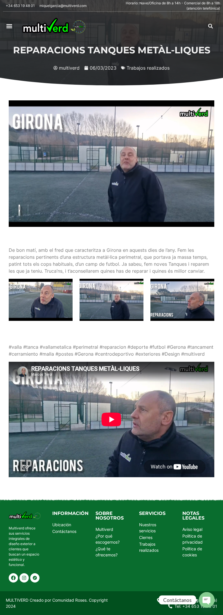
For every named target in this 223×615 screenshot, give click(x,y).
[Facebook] (13, 578)
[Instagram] (24, 578)
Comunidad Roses (69, 600)
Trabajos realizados (148, 68)
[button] (9, 26)
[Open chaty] (207, 600)
